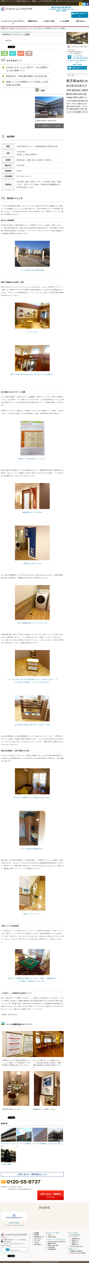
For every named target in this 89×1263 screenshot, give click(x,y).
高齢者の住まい (33, 21)
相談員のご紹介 (52, 1243)
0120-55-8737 (7, 1241)
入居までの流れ (52, 1236)
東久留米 (78, 106)
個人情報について (38, 1236)
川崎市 (84, 90)
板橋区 (74, 101)
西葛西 (77, 109)
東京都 (71, 81)
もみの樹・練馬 (6, 1164)
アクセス (36, 1242)
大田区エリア (75, 1240)
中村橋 (69, 97)
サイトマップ (37, 1238)
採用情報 (36, 1234)
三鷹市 (79, 104)
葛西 (75, 94)
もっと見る (77, 112)
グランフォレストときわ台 (8, 1145)
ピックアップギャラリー (76, 1246)
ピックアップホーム (75, 1234)
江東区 (81, 109)
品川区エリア (75, 1244)
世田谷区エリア (76, 1238)
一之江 (83, 106)
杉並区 (72, 106)
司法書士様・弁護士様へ (76, 1251)
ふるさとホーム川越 (54, 1143)
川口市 (84, 104)
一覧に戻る (8, 40)
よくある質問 (64, 21)
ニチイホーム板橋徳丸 (39, 1143)
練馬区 (81, 81)
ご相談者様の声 (52, 1249)
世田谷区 (76, 90)
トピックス (37, 1240)
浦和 (67, 106)
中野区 (75, 97)
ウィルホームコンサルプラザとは (56, 1241)
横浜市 (83, 101)
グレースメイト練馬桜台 (23, 1145)
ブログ (49, 1234)
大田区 (81, 97)
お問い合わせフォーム (81, 15)
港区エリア (75, 1242)
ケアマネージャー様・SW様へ (78, 1253)
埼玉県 (78, 85)
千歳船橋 (71, 109)
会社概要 (36, 1232)
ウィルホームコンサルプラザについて (13, 22)
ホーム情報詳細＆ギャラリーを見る (49, 126)
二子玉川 (73, 104)
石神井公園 (81, 94)
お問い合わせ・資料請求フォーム (50, 1195)
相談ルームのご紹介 (53, 1245)
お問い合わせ (80, 21)
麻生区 (69, 94)
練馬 (79, 101)
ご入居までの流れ (49, 21)
